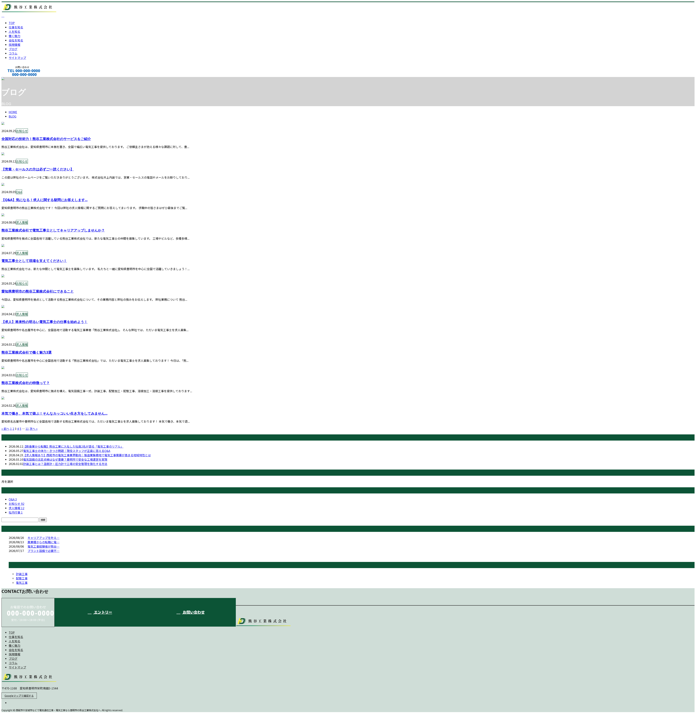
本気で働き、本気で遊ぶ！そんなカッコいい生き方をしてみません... (54, 413)
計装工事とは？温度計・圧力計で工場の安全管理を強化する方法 (65, 464)
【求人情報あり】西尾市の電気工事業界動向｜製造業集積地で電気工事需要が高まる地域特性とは (87, 455)
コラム (13, 53)
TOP (12, 23)
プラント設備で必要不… (43, 551)
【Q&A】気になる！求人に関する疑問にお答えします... (44, 199)
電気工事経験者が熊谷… (43, 546)
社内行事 (16, 512)
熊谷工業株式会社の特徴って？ (25, 382)
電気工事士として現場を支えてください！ (34, 260)
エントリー (102, 612)
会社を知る (16, 40)
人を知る (14, 31)
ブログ (13, 49)
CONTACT (14, 79)
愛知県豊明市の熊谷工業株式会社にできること (37, 291)
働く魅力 (14, 36)
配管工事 (22, 578)
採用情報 (14, 44)
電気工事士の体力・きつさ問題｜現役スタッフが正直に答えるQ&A (66, 451)
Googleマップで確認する (19, 695)
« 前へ (5, 428)
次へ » (34, 428)
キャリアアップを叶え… (43, 537)
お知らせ (22, 131)
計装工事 (22, 574)
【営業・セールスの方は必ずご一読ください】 (37, 169)
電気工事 (22, 582)
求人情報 (22, 222)
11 (27, 428)
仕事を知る (16, 27)
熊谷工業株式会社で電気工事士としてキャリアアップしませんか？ (53, 230)
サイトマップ (17, 57)
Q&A (19, 192)
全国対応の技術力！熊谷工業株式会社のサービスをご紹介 (46, 138)
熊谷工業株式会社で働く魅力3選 (26, 352)
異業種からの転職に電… (43, 542)
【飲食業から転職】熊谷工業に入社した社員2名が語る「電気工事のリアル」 (73, 446)
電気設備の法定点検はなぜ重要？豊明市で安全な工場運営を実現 (65, 459)
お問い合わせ (193, 612)
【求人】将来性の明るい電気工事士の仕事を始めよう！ (44, 321)
